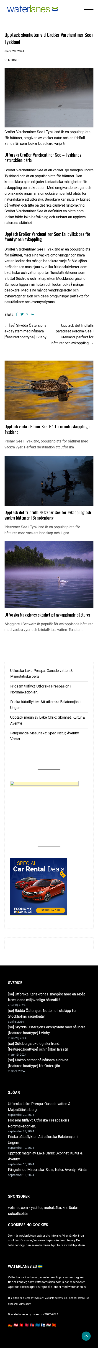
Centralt (12, 60)
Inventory (26, 1304)
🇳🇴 (32, 1325)
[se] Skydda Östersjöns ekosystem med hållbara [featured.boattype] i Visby (25, 331)
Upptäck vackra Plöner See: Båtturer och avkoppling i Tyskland (47, 429)
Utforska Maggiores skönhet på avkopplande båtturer (47, 614)
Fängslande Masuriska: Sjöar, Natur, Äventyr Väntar (48, 1169)
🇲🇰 (54, 1325)
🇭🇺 (48, 1325)
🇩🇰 (26, 1325)
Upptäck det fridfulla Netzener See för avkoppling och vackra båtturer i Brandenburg (48, 515)
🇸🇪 (37, 1325)
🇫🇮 (43, 1325)
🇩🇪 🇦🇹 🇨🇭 (15, 1325)
